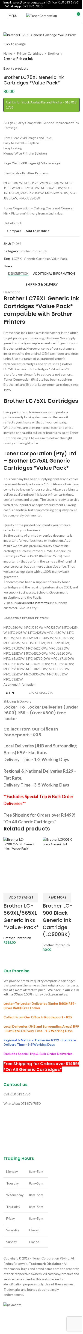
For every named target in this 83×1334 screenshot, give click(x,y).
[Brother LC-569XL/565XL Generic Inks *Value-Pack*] (21, 859)
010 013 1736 (68, 2)
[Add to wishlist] (33, 887)
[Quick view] (21, 887)
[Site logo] (41, 15)
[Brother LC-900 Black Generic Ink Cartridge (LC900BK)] (61, 859)
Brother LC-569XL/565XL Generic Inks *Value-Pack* (21, 916)
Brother (53, 53)
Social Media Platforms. (33, 603)
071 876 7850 (32, 6)
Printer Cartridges (30, 53)
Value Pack (59, 259)
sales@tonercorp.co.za (28, 2)
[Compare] (9, 887)
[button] (20, 897)
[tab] (18, 274)
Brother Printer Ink (18, 58)
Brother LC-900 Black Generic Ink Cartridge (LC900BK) (57, 920)
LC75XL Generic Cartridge (31, 259)
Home (7, 53)
